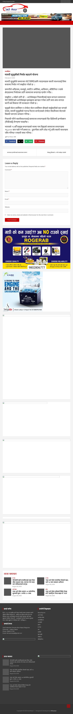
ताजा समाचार (10, 573)
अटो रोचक (14, 589)
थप (38, 629)
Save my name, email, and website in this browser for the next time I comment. (30, 215)
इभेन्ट (47, 589)
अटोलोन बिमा (41, 617)
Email (7, 199)
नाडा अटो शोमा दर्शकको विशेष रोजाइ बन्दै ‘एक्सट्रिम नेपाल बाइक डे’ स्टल (56, 592)
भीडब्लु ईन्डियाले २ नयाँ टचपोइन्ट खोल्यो (56, 152)
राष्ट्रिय (39, 637)
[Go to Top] (68, 706)
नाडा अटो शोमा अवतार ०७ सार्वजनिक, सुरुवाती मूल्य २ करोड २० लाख (23, 592)
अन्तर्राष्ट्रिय (7, 71)
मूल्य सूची (40, 634)
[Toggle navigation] (5, 23)
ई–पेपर (13, 578)
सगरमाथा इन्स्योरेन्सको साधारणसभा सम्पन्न (17, 152)
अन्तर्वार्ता (40, 622)
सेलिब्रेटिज (40, 639)
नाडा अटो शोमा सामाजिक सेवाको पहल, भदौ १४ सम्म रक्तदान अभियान (57, 581)
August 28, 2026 (17, 586)
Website (7, 207)
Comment (8, 170)
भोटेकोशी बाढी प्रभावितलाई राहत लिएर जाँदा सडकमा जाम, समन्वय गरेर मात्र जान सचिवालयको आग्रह (23, 582)
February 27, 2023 (10, 78)
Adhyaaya (53, 711)
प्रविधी (39, 632)
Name (7, 191)
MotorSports (41, 612)
